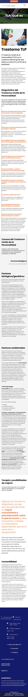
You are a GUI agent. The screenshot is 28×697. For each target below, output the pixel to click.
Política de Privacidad (17, 693)
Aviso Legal (8, 693)
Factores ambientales (18, 264)
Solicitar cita (14, 1)
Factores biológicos (19, 261)
